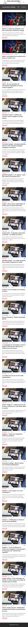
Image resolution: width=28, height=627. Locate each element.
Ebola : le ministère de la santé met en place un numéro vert (14, 57)
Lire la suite (4, 37)
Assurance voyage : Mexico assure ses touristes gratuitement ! (13, 463)
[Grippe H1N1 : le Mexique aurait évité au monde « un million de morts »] (14, 223)
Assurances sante (6, 110)
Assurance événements (7, 340)
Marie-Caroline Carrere (6, 26)
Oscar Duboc (4, 373)
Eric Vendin (4, 82)
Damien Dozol (4, 112)
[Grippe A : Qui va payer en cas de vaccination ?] (14, 480)
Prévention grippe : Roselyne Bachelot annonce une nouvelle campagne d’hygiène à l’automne (14, 145)
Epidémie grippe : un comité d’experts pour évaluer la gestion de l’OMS (14, 261)
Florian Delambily (5, 315)
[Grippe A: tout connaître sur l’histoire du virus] (14, 279)
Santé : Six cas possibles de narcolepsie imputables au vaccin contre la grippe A (12, 85)
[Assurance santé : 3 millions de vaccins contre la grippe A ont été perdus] (14, 104)
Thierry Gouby (4, 287)
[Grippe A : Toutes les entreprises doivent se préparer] (14, 424)
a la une (4, 24)
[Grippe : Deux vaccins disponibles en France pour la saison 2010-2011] (14, 194)
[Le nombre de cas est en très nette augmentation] (14, 365)
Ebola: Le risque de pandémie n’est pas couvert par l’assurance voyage (13, 29)
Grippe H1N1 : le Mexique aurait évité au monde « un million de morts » (13, 233)
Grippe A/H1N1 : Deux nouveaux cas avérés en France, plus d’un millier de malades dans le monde (13, 580)
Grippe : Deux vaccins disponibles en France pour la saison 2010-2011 (13, 204)
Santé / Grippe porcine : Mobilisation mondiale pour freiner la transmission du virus (13, 609)
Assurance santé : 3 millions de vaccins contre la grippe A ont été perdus (12, 116)
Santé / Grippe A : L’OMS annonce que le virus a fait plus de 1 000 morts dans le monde (14, 406)
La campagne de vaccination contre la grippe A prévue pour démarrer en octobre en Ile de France (13, 346)
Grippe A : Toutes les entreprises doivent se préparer (12, 434)
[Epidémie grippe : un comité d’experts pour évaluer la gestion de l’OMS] (14, 250)
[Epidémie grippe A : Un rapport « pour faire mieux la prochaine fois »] (14, 165)
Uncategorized (5, 228)
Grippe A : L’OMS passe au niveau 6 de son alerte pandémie (13, 520)
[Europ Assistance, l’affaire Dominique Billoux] (14, 307)
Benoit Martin (4, 432)
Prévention (5, 140)
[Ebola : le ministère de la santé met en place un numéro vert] (14, 46)
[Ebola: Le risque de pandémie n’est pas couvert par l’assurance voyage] (14, 18)
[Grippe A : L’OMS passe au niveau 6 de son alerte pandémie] (14, 509)
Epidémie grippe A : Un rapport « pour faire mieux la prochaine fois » (13, 175)
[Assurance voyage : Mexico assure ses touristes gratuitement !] (14, 453)
